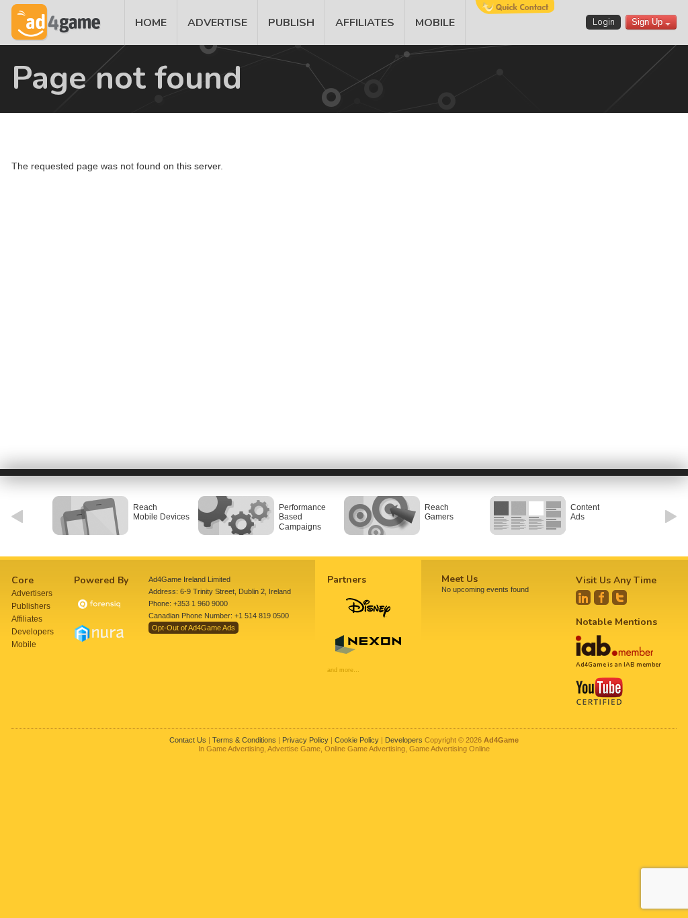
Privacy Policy (305, 740)
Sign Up (648, 22)
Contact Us (187, 740)
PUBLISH (291, 22)
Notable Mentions (616, 622)
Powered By (101, 580)
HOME (151, 22)
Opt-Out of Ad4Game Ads (193, 628)
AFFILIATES (364, 22)
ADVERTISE (217, 22)
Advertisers (31, 593)
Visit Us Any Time (616, 580)
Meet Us (459, 579)
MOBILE (435, 22)
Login (604, 22)
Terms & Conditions (244, 740)
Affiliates (26, 619)
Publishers (30, 606)
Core (22, 580)
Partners (346, 579)
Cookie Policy (357, 740)
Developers (32, 631)
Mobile (23, 644)
